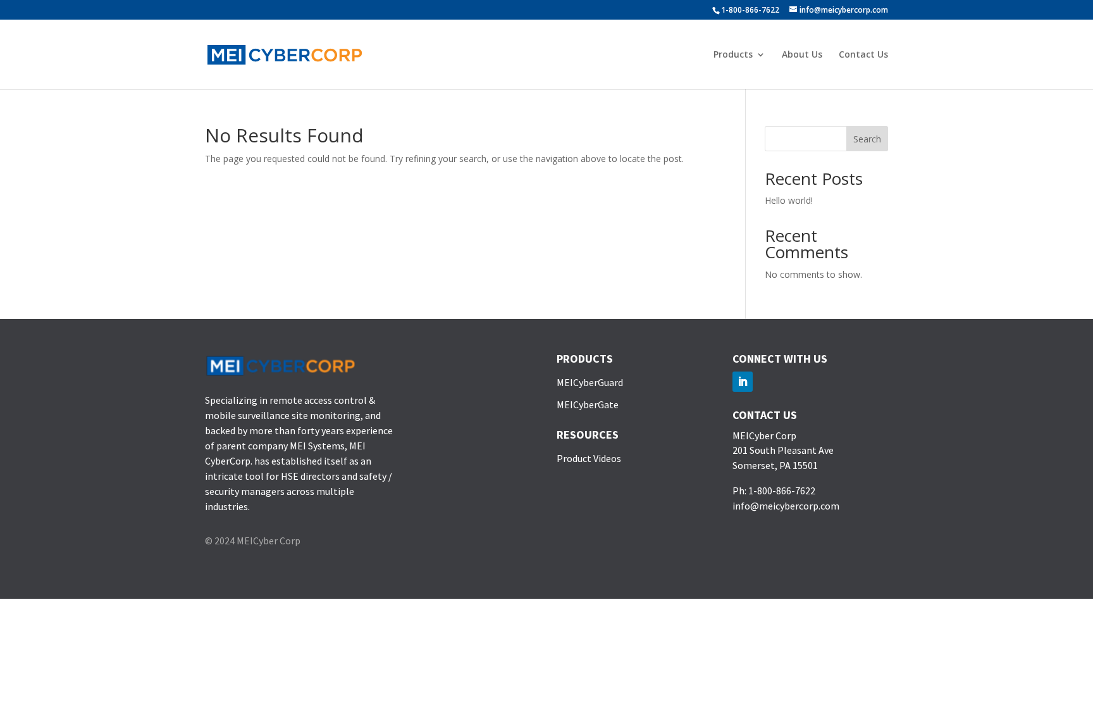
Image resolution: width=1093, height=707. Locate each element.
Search (867, 139)
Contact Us (863, 55)
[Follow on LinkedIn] (742, 382)
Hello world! (789, 200)
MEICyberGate (588, 404)
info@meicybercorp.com (785, 505)
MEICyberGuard (590, 382)
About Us (802, 55)
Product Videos (589, 458)
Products (733, 55)
